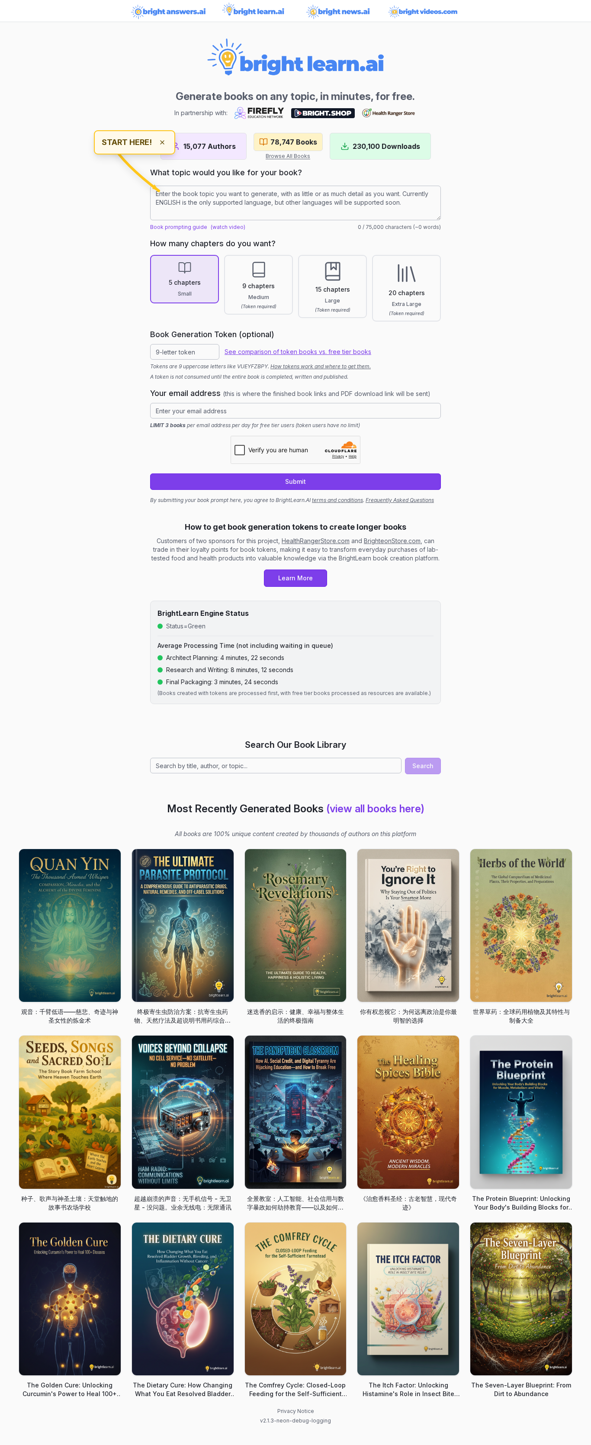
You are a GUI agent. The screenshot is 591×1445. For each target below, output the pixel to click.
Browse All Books (288, 156)
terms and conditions (337, 500)
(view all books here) (375, 808)
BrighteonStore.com (392, 540)
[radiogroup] (295, 288)
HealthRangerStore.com (316, 540)
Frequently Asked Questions (400, 500)
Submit (295, 481)
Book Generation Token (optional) (212, 334)
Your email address (290, 393)
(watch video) (228, 227)
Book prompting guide (178, 227)
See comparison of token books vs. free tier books (298, 351)
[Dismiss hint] (162, 142)
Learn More (295, 578)
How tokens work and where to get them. (320, 366)
